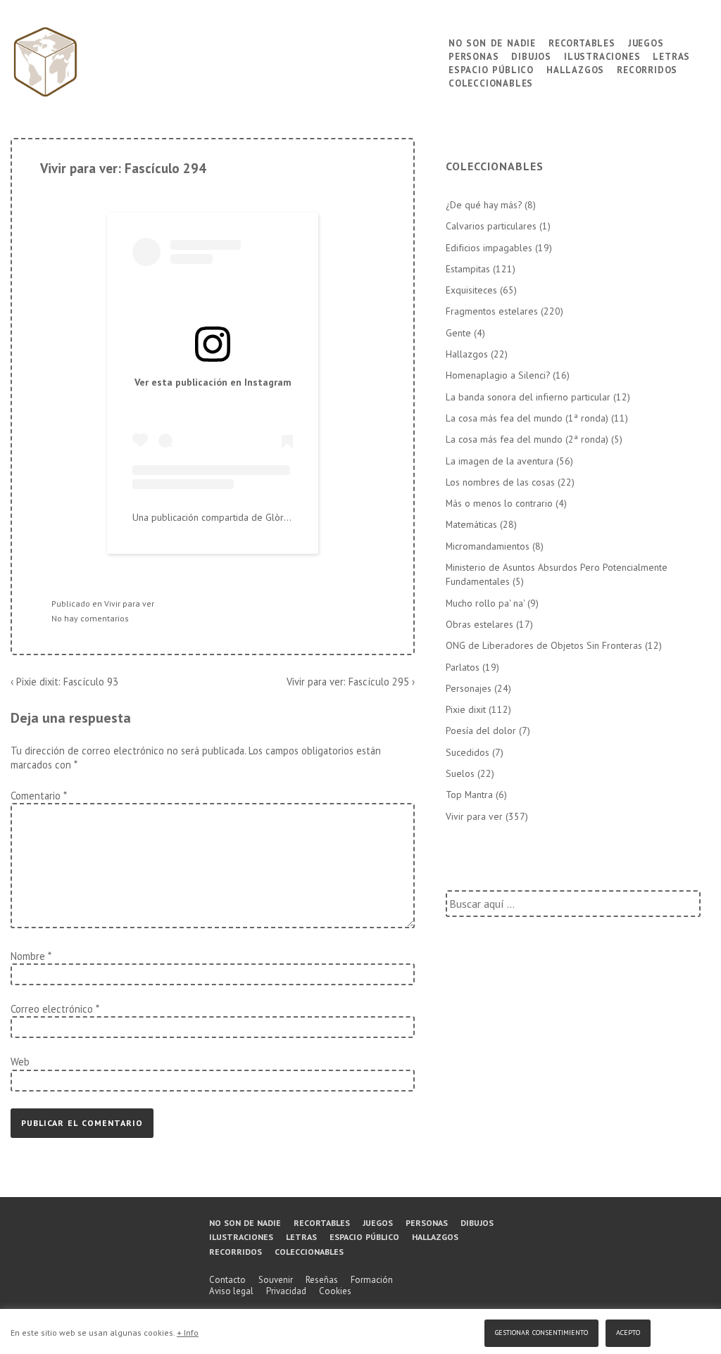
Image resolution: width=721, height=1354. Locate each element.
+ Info (188, 1332)
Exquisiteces (471, 290)
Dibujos (531, 55)
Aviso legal (231, 1291)
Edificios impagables (489, 247)
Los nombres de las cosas (500, 482)
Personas (474, 55)
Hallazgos (575, 68)
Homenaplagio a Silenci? (498, 375)
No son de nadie (492, 42)
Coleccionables (491, 82)
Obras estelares (479, 624)
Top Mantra (469, 794)
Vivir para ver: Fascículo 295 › (351, 681)
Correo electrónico (52, 1009)
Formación (372, 1280)
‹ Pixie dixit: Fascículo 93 (64, 681)
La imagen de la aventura (499, 461)
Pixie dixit (466, 709)
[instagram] (78, 1263)
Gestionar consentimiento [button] (541, 1331)
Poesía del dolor (481, 730)
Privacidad (286, 1291)
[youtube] (49, 1263)
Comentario (38, 795)
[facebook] (20, 1263)
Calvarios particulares (491, 226)
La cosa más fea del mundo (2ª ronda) (527, 439)
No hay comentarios (90, 618)
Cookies (335, 1291)
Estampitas (468, 268)
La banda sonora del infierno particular (528, 397)
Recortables (581, 42)
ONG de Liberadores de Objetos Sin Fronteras (544, 645)
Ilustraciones (602, 55)
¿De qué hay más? (484, 204)
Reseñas (322, 1280)
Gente (458, 333)
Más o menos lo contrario (499, 503)
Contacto (227, 1280)
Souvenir (275, 1280)
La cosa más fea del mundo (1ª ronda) (527, 418)
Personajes (468, 688)
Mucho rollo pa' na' (485, 603)
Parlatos (462, 667)
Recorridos (647, 68)
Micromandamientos (487, 546)
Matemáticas (471, 524)
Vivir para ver (129, 603)
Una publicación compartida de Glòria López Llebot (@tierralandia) (274, 517)
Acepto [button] (628, 1331)
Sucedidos (467, 752)
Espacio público (491, 68)
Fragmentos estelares (492, 311)
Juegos (646, 42)
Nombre (28, 956)
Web (20, 1061)
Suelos (460, 773)
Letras (671, 55)
